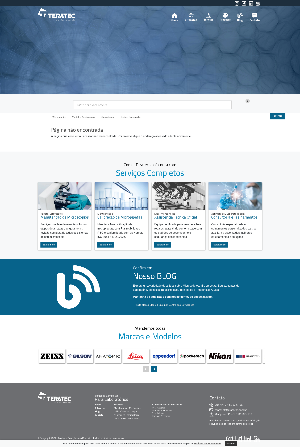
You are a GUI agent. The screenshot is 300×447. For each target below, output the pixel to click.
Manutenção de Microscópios (128, 408)
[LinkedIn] (251, 5)
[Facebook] (244, 5)
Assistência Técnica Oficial (126, 415)
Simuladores (158, 413)
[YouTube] (258, 5)
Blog (240, 20)
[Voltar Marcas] (154, 369)
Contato (254, 20)
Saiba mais (49, 244)
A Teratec (191, 20)
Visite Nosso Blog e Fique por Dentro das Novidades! (164, 304)
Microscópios (158, 407)
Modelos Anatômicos (162, 410)
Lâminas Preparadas (162, 416)
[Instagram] (237, 5)
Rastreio (277, 116)
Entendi (231, 443)
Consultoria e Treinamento (126, 418)
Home (174, 20)
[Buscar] (227, 105)
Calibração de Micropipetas (127, 411)
